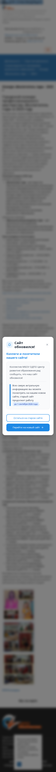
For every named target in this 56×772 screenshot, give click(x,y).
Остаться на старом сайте (28, 417)
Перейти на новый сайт (26, 427)
